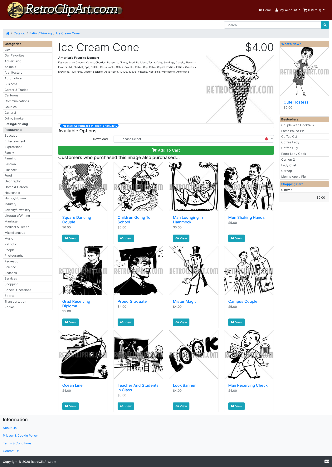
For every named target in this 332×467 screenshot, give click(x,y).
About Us (10, 428)
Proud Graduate (132, 301)
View (72, 238)
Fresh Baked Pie (293, 131)
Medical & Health (17, 227)
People (10, 250)
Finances (11, 170)
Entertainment (15, 141)
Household (12, 193)
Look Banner (184, 385)
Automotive (13, 78)
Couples (11, 107)
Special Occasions (18, 290)
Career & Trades (16, 90)
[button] (287, 10)
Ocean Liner (73, 385)
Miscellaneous (15, 233)
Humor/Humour (16, 198)
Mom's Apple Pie (293, 176)
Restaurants (13, 130)
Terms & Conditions (17, 443)
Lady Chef (288, 165)
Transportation (15, 301)
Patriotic (11, 244)
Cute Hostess (296, 102)
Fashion (10, 164)
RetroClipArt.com (43, 462)
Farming (10, 158)
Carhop (286, 171)
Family (9, 152)
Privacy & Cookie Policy (20, 435)
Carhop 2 (288, 159)
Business (11, 84)
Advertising (13, 61)
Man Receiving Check (248, 385)
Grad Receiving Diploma (76, 303)
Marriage (11, 221)
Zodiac (10, 307)
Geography (13, 181)
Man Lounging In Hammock (188, 219)
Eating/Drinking (40, 33)
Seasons (11, 273)
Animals (10, 67)
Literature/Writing (17, 215)
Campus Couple (242, 301)
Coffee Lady (290, 142)
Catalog (19, 33)
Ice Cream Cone (68, 33)
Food (8, 175)
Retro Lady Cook (293, 154)
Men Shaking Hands (246, 217)
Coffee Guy (289, 148)
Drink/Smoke (14, 118)
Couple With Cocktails (297, 125)
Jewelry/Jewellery (18, 210)
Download (100, 139)
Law (8, 49)
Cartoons (11, 95)
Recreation (12, 261)
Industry (10, 204)
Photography (14, 255)
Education (12, 135)
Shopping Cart (292, 184)
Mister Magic (185, 301)
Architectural (14, 72)
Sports (9, 296)
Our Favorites (14, 55)
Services (11, 278)
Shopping (11, 284)
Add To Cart (168, 150)
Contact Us (11, 451)
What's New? (291, 44)
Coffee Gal (289, 137)
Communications (17, 101)
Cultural (10, 112)
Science (10, 267)
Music (9, 238)
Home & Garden (16, 187)
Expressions (13, 147)
